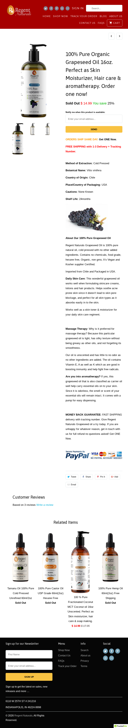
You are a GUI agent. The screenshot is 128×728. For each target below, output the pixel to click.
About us (85, 655)
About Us (115, 16)
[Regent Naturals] (19, 10)
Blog (103, 16)
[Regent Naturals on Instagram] (62, 8)
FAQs (101, 23)
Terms (84, 666)
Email (73, 484)
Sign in (78, 8)
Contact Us (87, 23)
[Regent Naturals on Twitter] (46, 8)
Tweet (73, 477)
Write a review (44, 504)
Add (116, 477)
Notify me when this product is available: (85, 112)
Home (47, 16)
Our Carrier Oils (78, 46)
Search (85, 650)
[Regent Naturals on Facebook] (51, 8)
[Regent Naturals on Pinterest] (57, 8)
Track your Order (83, 16)
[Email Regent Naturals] (68, 8)
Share (88, 477)
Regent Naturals (23, 715)
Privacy (85, 661)
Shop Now (60, 16)
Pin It (102, 477)
